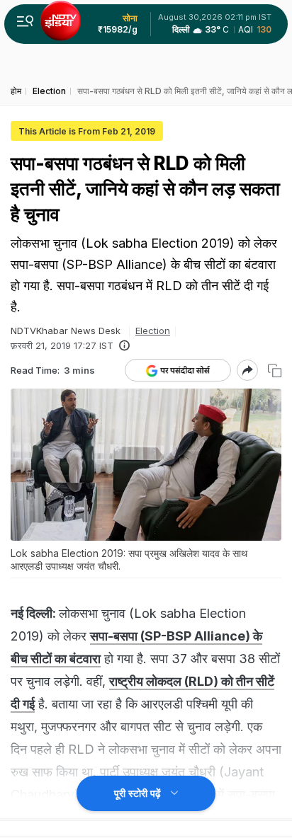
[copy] (274, 370)
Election (152, 330)
